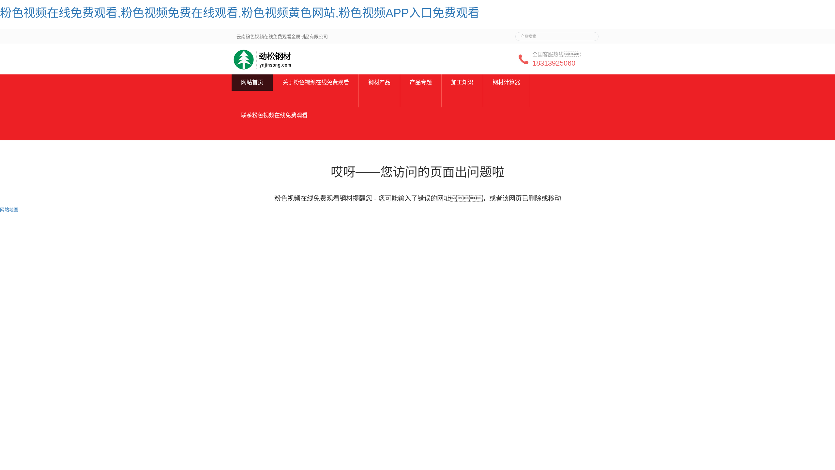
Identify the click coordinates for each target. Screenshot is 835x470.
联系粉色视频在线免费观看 (274, 115)
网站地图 (9, 209)
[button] (315, 99)
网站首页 (252, 82)
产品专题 (421, 82)
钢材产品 (379, 82)
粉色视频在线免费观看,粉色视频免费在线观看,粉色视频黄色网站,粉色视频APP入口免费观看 (239, 13)
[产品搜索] (591, 34)
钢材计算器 (506, 82)
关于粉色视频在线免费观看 (315, 82)
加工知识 (462, 82)
